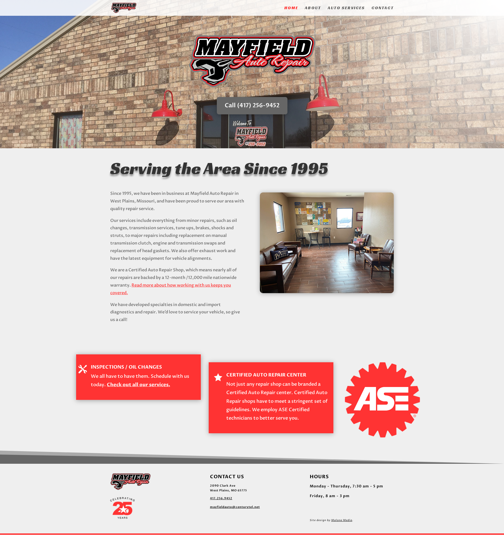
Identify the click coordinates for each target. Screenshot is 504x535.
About (313, 8)
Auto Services (346, 8)
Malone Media (341, 520)
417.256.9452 (221, 498)
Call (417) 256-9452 (252, 105)
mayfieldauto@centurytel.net (235, 507)
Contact (382, 8)
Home (291, 8)
